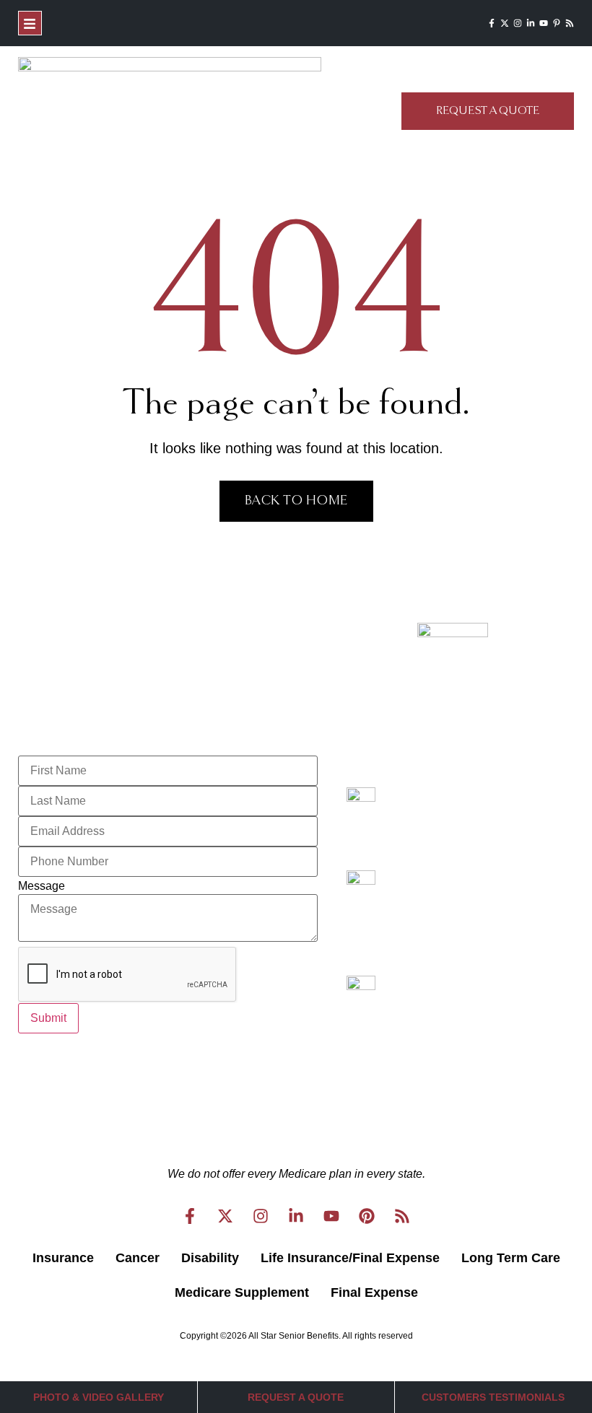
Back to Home (296, 500)
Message (41, 886)
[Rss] (569, 23)
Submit (48, 1018)
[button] (30, 23)
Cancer (138, 1258)
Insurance (63, 1258)
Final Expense (374, 1292)
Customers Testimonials (493, 1397)
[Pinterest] (367, 1216)
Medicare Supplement (242, 1292)
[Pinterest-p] (556, 23)
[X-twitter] (504, 23)
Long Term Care (510, 1258)
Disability (210, 1258)
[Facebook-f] (491, 23)
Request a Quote (296, 1397)
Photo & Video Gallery (98, 1397)
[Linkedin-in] (530, 23)
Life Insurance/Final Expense (350, 1258)
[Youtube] (543, 23)
